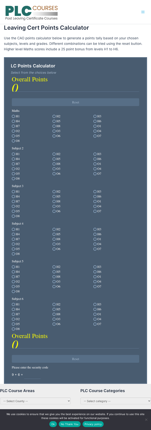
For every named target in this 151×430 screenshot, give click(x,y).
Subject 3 (17, 186)
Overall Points (30, 79)
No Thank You (70, 424)
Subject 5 (17, 261)
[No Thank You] (146, 420)
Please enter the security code (30, 367)
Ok (53, 424)
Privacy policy (93, 424)
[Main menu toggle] (143, 12)
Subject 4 (17, 223)
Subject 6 (17, 299)
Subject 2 (17, 148)
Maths (15, 110)
